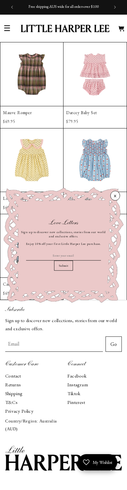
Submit (63, 266)
